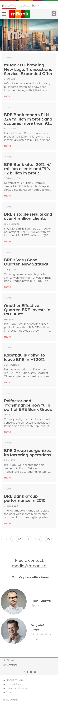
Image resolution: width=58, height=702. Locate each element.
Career (10, 692)
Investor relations (17, 688)
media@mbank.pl (29, 566)
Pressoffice (9, 5)
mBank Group (15, 684)
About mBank (30, 5)
